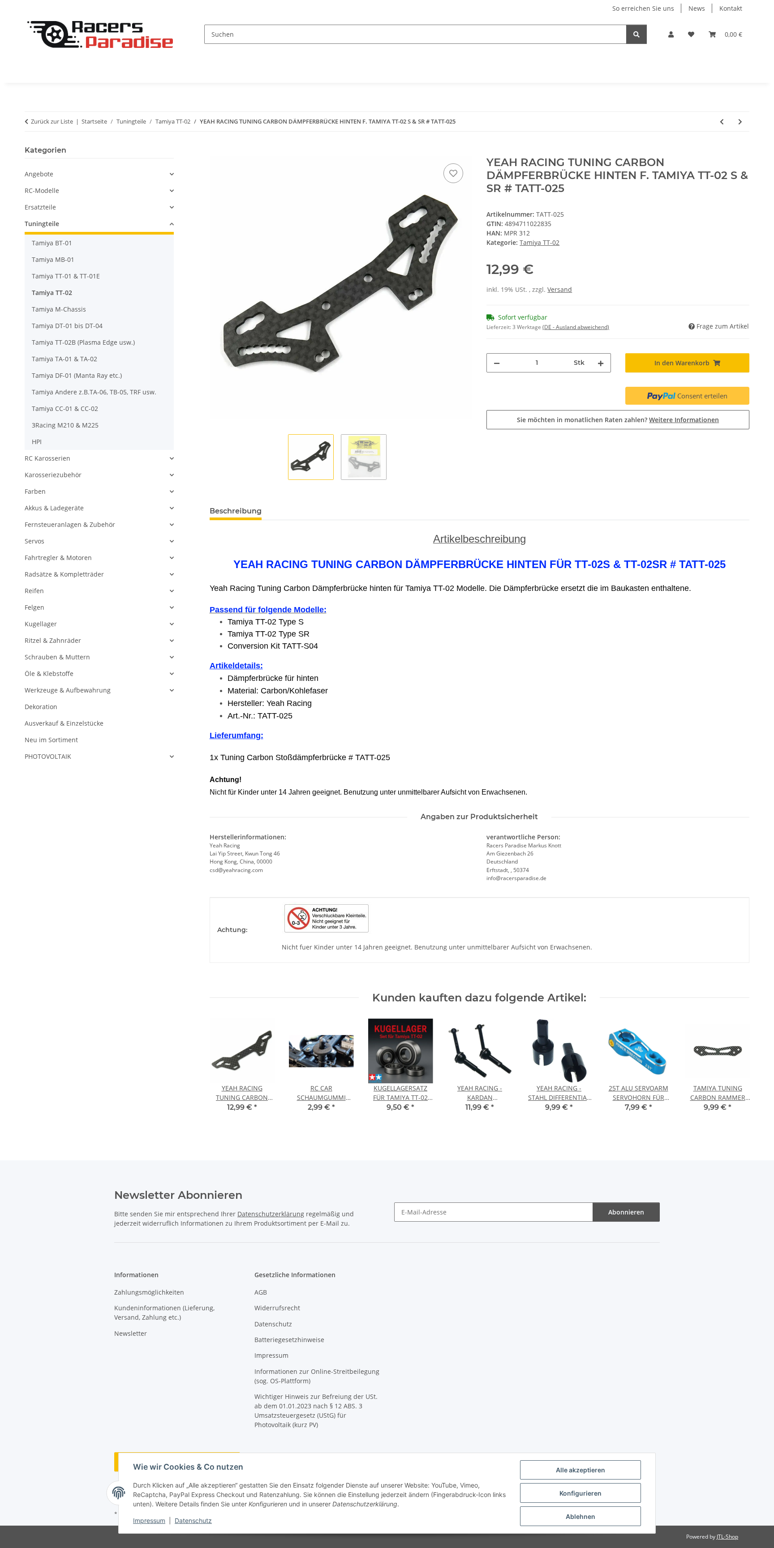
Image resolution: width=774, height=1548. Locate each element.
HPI (37, 441)
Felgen (34, 607)
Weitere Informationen (684, 419)
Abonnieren (626, 1212)
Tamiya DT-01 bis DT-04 (67, 325)
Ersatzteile (40, 207)
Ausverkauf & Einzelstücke (64, 723)
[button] (671, 34)
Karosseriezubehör (53, 474)
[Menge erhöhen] (601, 363)
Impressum (149, 1520)
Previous (224, 1071)
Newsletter (130, 1333)
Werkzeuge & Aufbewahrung (68, 690)
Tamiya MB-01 (53, 259)
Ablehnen (580, 1516)
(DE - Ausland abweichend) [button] (575, 327)
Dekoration (41, 706)
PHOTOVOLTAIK (48, 756)
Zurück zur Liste (52, 121)
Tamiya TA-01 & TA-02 (64, 359)
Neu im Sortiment (51, 740)
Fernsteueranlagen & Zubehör (70, 524)
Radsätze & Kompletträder (64, 574)
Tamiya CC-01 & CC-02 (65, 408)
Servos (34, 541)
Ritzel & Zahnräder (53, 640)
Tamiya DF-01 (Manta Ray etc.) (77, 375)
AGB (260, 1292)
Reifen (34, 590)
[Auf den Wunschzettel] (453, 173)
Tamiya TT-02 (539, 242)
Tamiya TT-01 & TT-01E (66, 276)
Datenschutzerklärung (270, 1214)
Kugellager (41, 624)
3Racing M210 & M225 (65, 425)
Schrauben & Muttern (57, 657)
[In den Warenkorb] (217, 151)
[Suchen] (636, 34)
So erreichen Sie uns (643, 8)
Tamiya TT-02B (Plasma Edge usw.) (83, 342)
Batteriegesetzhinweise (289, 1339)
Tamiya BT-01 (52, 243)
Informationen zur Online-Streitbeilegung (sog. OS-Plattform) (316, 1376)
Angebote (39, 174)
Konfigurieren (580, 1493)
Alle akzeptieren (580, 1470)
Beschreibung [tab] (236, 511)
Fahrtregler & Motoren (58, 557)
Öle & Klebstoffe (49, 673)
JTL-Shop (727, 1536)
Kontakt (730, 8)
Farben (35, 491)
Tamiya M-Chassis (59, 309)
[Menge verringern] (497, 363)
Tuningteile (42, 223)
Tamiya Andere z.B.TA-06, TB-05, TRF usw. (94, 392)
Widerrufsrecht (277, 1308)
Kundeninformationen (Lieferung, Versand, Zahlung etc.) (164, 1312)
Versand (559, 289)
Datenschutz (193, 1520)
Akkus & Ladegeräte (54, 508)
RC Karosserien (47, 458)
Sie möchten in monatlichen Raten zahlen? (618, 419)
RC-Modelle (42, 190)
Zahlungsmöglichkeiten (149, 1292)
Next (734, 1071)
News (696, 8)
